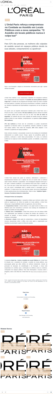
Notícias (7, 5)
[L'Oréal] (7, 3)
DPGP (11, 5)
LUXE (18, 5)
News (2, 5)
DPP (15, 5)
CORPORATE (23, 5)
